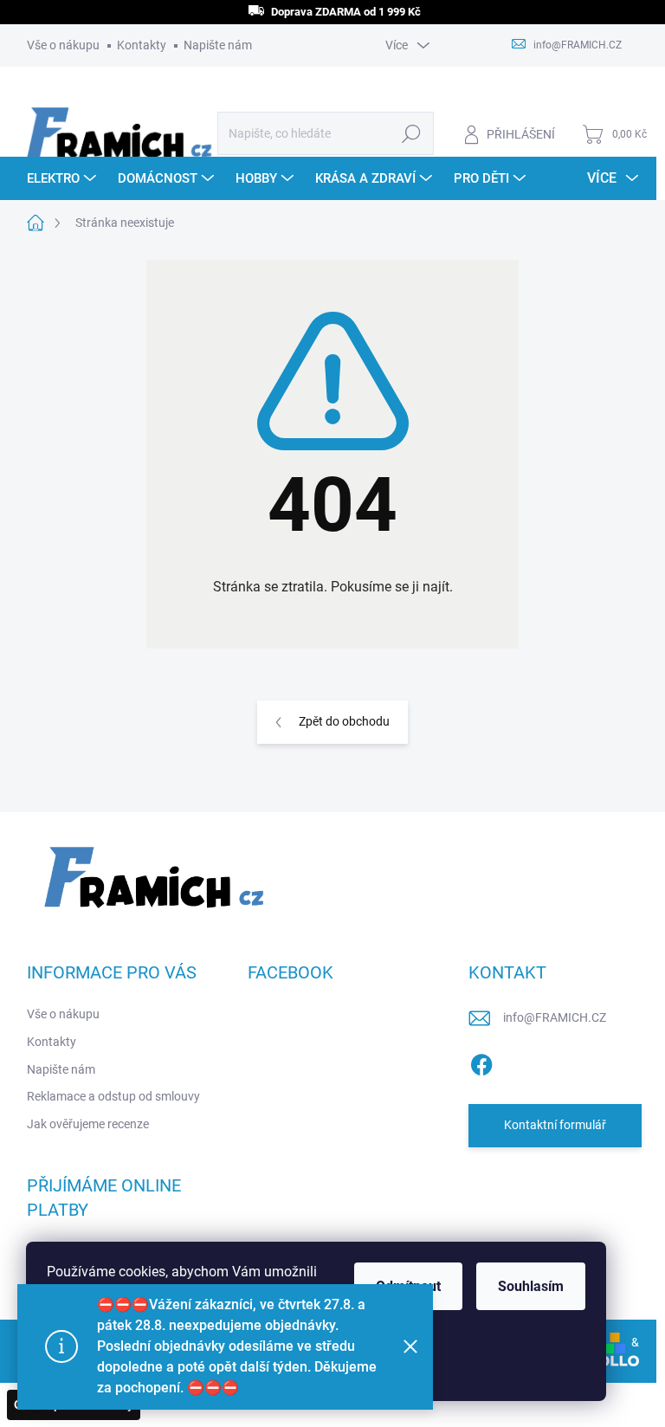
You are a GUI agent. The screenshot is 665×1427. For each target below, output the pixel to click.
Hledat (411, 133)
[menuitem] (63, 178)
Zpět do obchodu (344, 721)
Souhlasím (531, 1286)
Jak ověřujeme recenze (88, 1124)
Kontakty (141, 45)
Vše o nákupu (63, 45)
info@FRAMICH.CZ (554, 1017)
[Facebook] (481, 1062)
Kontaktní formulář (555, 1125)
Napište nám (218, 45)
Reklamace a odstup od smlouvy (113, 1096)
